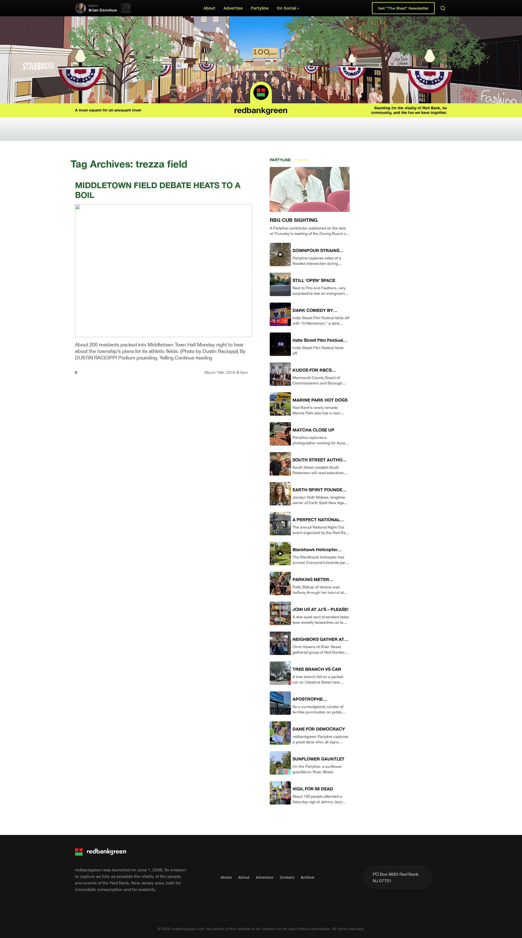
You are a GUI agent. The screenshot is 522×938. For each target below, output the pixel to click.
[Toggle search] (443, 8)
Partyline (260, 8)
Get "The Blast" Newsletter (403, 8)
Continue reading (193, 358)
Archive (307, 877)
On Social (286, 8)
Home (226, 877)
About (209, 8)
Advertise (233, 8)
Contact (287, 877)
